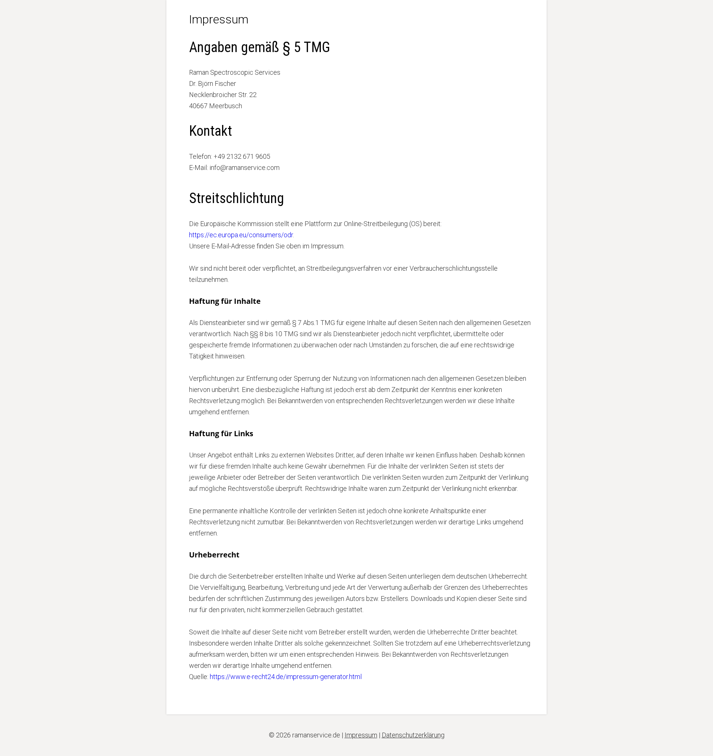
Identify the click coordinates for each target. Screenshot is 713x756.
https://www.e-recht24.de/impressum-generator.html (286, 677)
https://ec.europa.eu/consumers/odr (241, 235)
